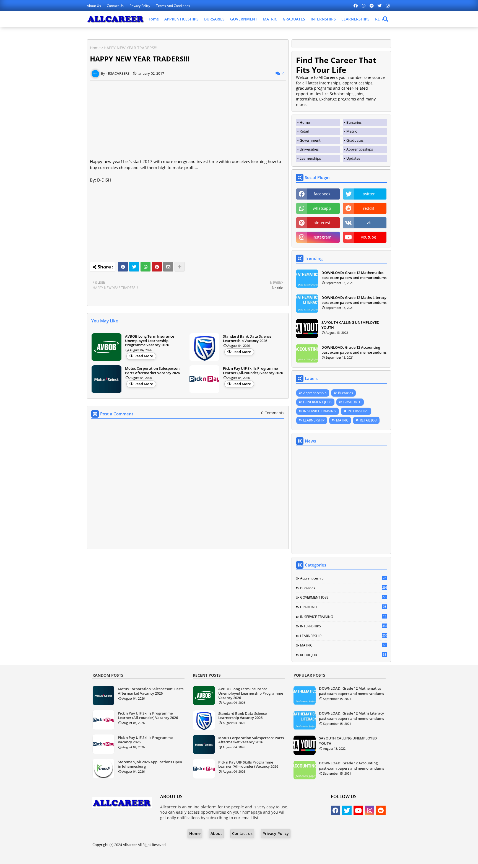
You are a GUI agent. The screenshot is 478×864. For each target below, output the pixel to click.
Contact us (115, 5)
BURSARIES (214, 19)
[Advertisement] (188, 119)
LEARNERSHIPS (355, 19)
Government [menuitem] (310, 140)
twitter (369, 193)
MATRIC (270, 19)
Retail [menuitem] (304, 131)
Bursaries (345, 392)
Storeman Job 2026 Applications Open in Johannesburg (150, 764)
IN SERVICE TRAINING (319, 411)
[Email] (168, 266)
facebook (322, 193)
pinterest (321, 222)
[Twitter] (134, 266)
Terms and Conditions (173, 5)
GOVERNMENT (243, 19)
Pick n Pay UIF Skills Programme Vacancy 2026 (145, 740)
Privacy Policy (140, 5)
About (216, 833)
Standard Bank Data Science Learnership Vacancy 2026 (247, 338)
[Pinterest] (157, 266)
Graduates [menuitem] (354, 140)
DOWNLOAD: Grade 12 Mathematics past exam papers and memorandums (353, 275)
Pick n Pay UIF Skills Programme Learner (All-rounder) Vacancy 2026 (253, 370)
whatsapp (322, 208)
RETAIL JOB (368, 420)
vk (369, 222)
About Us (94, 5)
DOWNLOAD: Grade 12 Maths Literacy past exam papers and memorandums (353, 300)
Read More (143, 355)
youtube (368, 237)
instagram (322, 237)
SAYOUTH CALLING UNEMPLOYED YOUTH (350, 325)
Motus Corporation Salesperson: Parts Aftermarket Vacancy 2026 (153, 370)
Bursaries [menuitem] (354, 122)
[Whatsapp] (145, 266)
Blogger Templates (223, 855)
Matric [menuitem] (351, 131)
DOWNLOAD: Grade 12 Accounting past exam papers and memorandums (353, 350)
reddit (368, 208)
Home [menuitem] (305, 122)
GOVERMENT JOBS (317, 402)
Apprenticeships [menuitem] (359, 149)
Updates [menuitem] (353, 158)
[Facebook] (123, 266)
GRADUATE (352, 402)
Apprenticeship (314, 392)
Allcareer (130, 844)
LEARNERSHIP (313, 420)
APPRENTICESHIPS (181, 19)
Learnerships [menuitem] (310, 158)
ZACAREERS (283, 855)
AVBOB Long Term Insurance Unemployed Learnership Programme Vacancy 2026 (149, 340)
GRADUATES (294, 19)
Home (153, 19)
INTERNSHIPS (323, 19)
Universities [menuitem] (309, 149)
